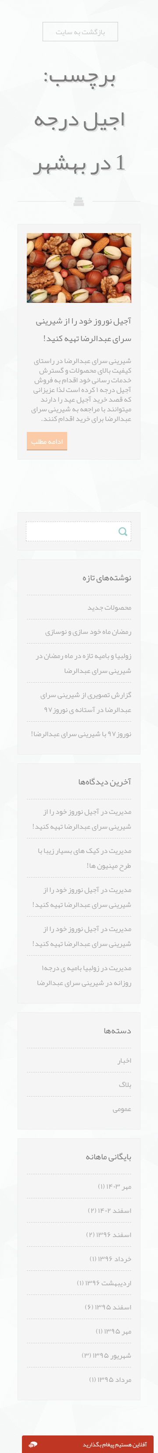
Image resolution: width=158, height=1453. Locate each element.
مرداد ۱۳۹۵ (114, 1379)
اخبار (124, 1060)
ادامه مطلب (47, 441)
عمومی (122, 1108)
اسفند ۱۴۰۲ (114, 1210)
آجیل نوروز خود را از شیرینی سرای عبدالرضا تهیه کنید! (81, 819)
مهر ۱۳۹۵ (117, 1331)
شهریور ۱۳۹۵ (112, 1355)
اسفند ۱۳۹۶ (113, 1234)
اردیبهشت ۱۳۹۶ (108, 1282)
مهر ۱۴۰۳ (118, 1186)
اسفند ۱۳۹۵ (113, 1306)
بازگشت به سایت (80, 31)
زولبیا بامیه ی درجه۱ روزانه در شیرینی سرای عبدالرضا (84, 975)
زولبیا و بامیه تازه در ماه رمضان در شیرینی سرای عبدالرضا (83, 663)
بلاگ (125, 1084)
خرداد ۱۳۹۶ (114, 1258)
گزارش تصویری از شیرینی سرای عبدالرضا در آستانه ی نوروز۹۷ (85, 702)
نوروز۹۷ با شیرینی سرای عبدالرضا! (81, 733)
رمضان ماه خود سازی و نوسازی (88, 631)
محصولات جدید (109, 607)
